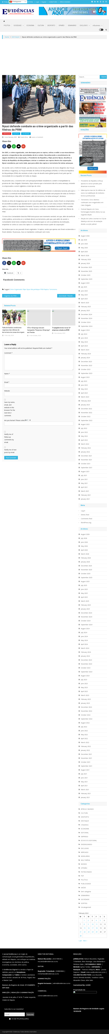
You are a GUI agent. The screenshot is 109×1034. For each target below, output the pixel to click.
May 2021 (84, 483)
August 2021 (85, 471)
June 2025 (84, 291)
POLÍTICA (7, 25)
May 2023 (84, 389)
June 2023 (84, 385)
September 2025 (86, 279)
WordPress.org (86, 523)
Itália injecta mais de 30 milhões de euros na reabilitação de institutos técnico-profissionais (93, 193)
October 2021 (85, 464)
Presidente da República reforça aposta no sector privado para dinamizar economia (92, 183)
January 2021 (85, 499)
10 (92, 924)
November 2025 (86, 271)
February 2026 (86, 259)
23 (89, 932)
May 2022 (84, 436)
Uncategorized (86, 907)
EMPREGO (84, 837)
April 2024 (84, 346)
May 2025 (84, 295)
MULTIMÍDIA (85, 860)
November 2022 (86, 413)
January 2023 (85, 405)
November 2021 (86, 460)
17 (92, 928)
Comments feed (86, 519)
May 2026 (84, 248)
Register (44, 2)
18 (97, 928)
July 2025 (84, 287)
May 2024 (84, 342)
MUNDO (84, 864)
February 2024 (86, 354)
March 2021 (85, 491)
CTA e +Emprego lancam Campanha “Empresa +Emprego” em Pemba (38, 330)
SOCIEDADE (18, 25)
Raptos (46, 289)
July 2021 (84, 475)
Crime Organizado (16, 289)
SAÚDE (83, 888)
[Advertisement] (54, 57)
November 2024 (86, 318)
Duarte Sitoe (24, 137)
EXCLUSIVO (84, 25)
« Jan (80, 941)
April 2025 (84, 299)
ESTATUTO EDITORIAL (89, 840)
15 (84, 928)
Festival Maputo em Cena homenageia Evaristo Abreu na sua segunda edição (93, 212)
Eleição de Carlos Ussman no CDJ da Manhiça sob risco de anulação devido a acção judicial (93, 221)
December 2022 (86, 409)
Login (37, 2)
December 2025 (86, 267)
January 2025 (85, 310)
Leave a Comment (37, 137)
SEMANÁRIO (72, 25)
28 (80, 936)
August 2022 (85, 424)
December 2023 (86, 362)
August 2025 (85, 283)
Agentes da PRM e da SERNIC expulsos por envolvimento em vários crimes (12, 296)
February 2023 (86, 401)
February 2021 (86, 495)
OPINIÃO (61, 25)
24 (92, 932)
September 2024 (86, 326)
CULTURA (41, 25)
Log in (83, 511)
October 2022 (85, 416)
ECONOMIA (30, 25)
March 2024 (85, 350)
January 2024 (85, 358)
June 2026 (84, 244)
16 (89, 928)
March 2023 (85, 397)
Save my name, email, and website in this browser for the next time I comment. (9, 409)
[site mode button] (101, 30)
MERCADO (84, 852)
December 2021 (86, 456)
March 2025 (85, 303)
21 (80, 932)
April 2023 (84, 393)
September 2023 (86, 373)
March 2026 (85, 255)
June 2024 (84, 338)
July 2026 (84, 240)
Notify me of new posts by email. (10, 451)
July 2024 (84, 334)
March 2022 (85, 444)
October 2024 (85, 322)
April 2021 (84, 487)
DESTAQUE (6, 134)
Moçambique (35, 289)
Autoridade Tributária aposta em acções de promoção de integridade (67, 296)
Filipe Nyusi (26, 289)
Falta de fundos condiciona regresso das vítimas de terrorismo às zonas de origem (13, 330)
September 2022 (86, 420)
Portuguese (16, 1)
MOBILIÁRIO (85, 856)
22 (84, 932)
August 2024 (85, 330)
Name (7, 374)
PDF (82, 876)
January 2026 (85, 263)
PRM (42, 289)
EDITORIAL (85, 833)
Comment (8, 353)
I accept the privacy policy (20, 1019)
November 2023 (86, 365)
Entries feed (85, 515)
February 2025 (86, 307)
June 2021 (84, 479)
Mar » (85, 941)
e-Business (96, 25)
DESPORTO (51, 25)
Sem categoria (86, 892)
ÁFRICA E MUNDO (65, 2)
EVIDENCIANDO (86, 844)
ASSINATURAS (53, 2)
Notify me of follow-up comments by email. (9, 438)
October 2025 (85, 275)
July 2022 (84, 428)
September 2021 (86, 468)
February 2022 (86, 448)
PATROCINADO (86, 872)
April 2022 (84, 440)
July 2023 (84, 381)
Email (6, 382)
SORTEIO (84, 903)
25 (97, 932)
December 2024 (86, 314)
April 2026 (84, 252)
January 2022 (85, 452)
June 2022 (84, 432)
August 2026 (85, 236)
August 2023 (85, 377)
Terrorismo (53, 289)
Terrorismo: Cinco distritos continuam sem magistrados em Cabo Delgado (92, 202)
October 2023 (85, 369)
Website (7, 391)
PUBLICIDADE (86, 884)
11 (97, 924)
